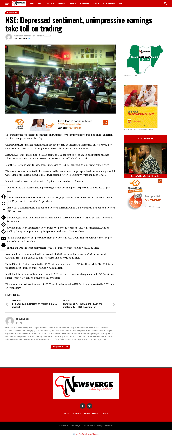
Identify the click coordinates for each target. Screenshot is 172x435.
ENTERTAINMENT (109, 3)
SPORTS (96, 3)
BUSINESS (61, 3)
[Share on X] (3, 203)
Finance (72, 3)
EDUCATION (84, 3)
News (40, 3)
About (66, 413)
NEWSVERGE (21, 39)
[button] (3, 245)
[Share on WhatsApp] (3, 189)
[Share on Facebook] (3, 196)
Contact (104, 413)
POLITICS (50, 3)
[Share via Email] (3, 238)
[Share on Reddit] (3, 231)
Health (122, 3)
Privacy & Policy (91, 413)
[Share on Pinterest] (3, 224)
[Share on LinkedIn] (3, 210)
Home (32, 3)
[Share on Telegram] (3, 217)
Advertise (76, 413)
